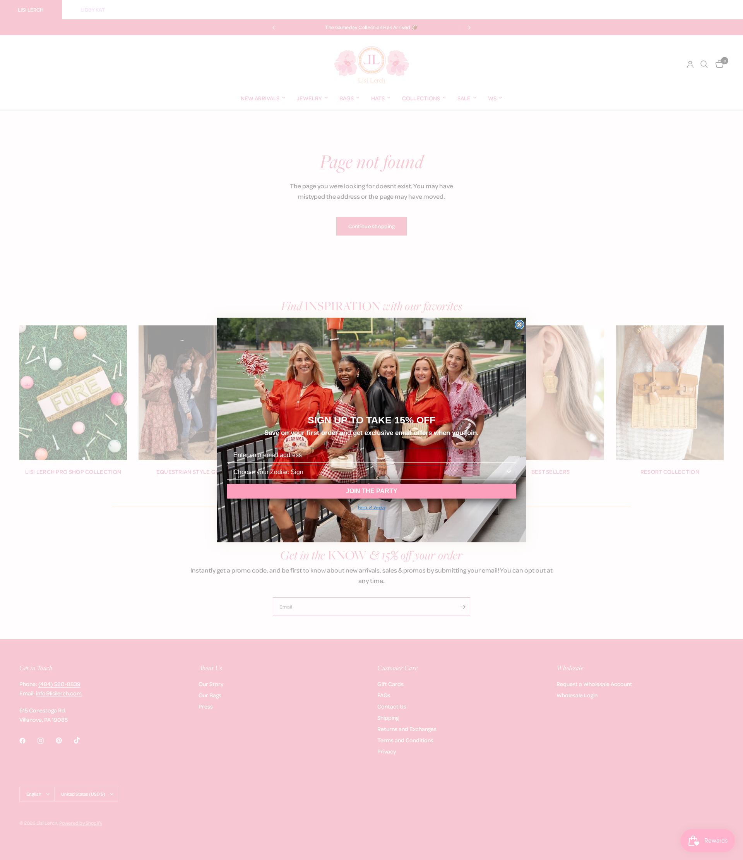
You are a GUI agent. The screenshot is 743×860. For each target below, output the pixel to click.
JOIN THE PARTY (371, 491)
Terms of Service (371, 507)
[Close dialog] (519, 325)
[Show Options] (509, 472)
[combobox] (369, 472)
